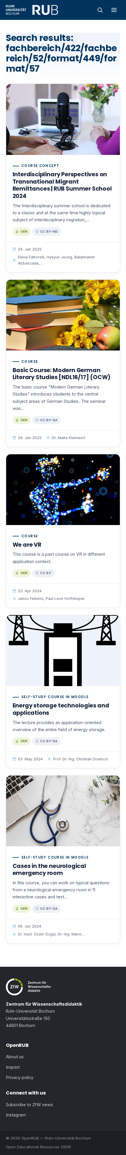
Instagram (16, 1115)
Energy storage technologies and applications (61, 709)
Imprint (13, 1067)
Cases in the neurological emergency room (49, 869)
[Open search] (100, 10)
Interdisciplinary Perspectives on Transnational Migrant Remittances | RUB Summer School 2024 (62, 185)
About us (15, 1056)
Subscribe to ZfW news (29, 1104)
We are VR (27, 545)
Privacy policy (19, 1077)
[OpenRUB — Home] (32, 10)
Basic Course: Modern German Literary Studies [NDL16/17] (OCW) (62, 373)
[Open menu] (114, 10)
